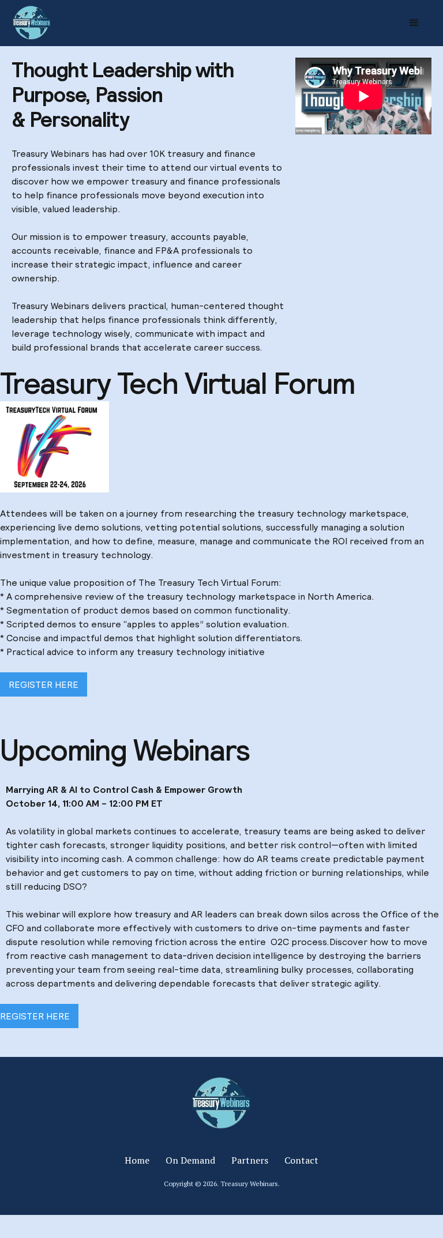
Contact (301, 1160)
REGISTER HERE (43, 684)
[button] (414, 23)
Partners (249, 1160)
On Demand (190, 1160)
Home (137, 1160)
